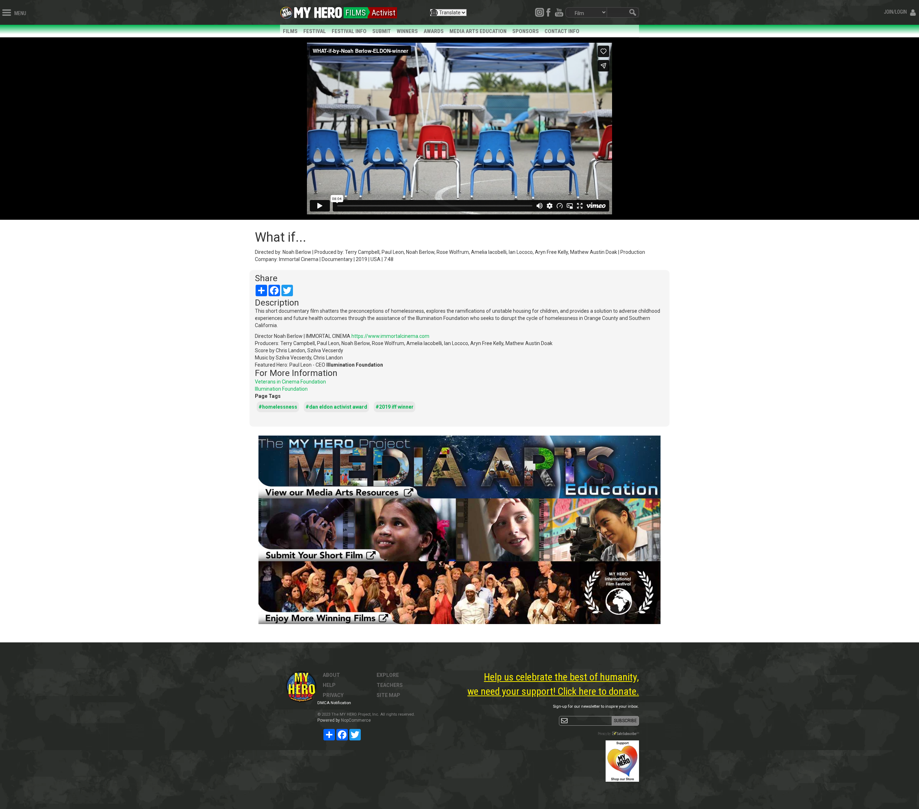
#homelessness (277, 407)
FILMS (290, 31)
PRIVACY (333, 695)
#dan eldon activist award (336, 407)
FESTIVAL (314, 31)
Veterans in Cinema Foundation (290, 382)
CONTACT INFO (562, 31)
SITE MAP (388, 695)
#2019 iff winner (394, 407)
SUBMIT (381, 31)
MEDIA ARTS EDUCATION (478, 31)
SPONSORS (525, 31)
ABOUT (331, 675)
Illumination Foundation (281, 389)
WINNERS (407, 31)
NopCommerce (356, 720)
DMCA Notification (334, 703)
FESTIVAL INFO (349, 31)
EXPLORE (388, 675)
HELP (329, 685)
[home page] (318, 11)
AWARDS (434, 31)
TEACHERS (390, 685)
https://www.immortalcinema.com (390, 336)
